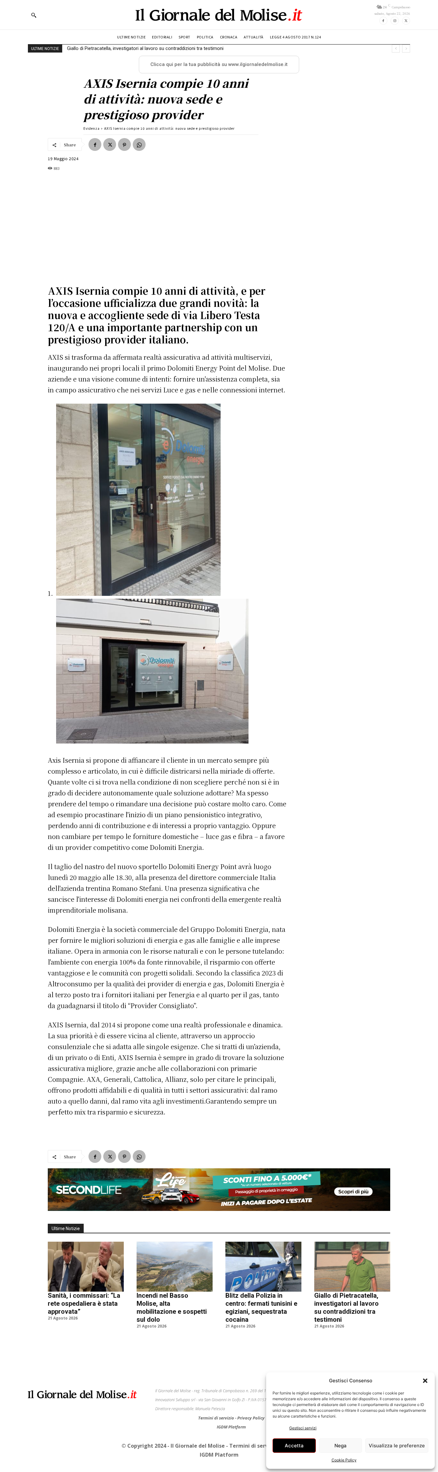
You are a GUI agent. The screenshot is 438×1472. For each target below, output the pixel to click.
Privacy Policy (251, 1418)
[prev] (396, 49)
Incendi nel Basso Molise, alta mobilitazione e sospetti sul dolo (172, 1307)
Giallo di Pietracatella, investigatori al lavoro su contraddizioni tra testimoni (145, 48)
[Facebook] (383, 21)
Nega (340, 1446)
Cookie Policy (344, 1460)
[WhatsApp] (139, 144)
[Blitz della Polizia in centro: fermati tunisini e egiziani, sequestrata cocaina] (263, 1267)
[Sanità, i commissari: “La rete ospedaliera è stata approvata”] (86, 1267)
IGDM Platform (231, 1427)
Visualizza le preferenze (397, 1446)
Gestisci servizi (302, 1428)
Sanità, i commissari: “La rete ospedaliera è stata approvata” (84, 1303)
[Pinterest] (124, 144)
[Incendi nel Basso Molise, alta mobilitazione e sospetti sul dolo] (175, 1267)
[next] (406, 49)
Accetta (294, 1446)
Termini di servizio (216, 1418)
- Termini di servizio (252, 1445)
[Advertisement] (168, 223)
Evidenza (91, 128)
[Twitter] (406, 21)
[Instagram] (395, 21)
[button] (425, 1380)
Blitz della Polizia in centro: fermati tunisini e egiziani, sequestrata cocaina (261, 1307)
